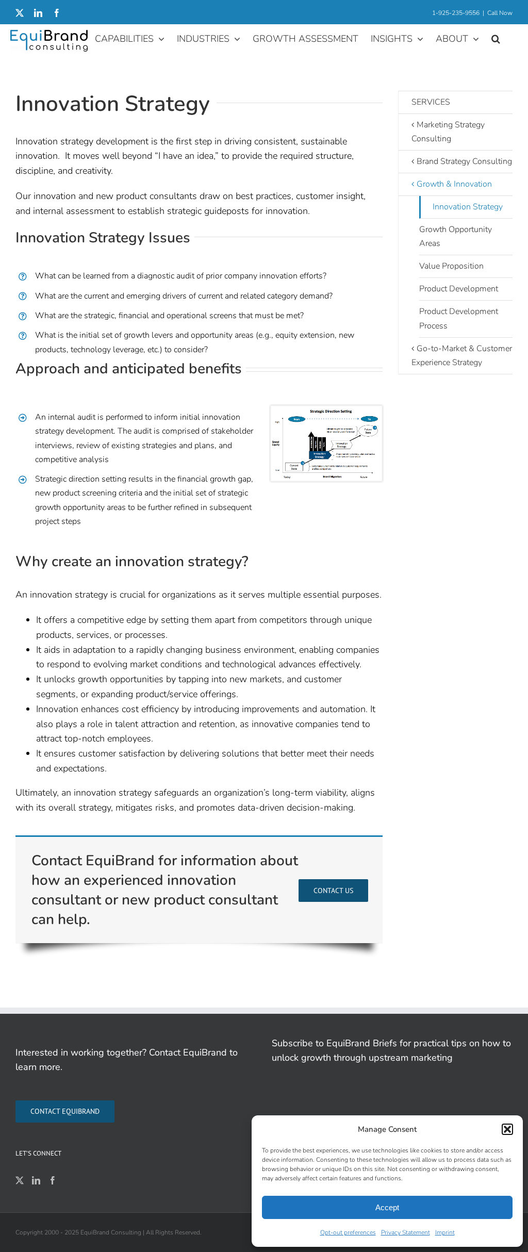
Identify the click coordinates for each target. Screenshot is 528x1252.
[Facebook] (52, 1180)
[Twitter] (19, 1180)
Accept (387, 1207)
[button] (507, 1129)
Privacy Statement (405, 1232)
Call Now (500, 13)
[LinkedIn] (36, 1180)
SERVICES (430, 102)
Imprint (445, 1232)
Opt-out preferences (348, 1232)
